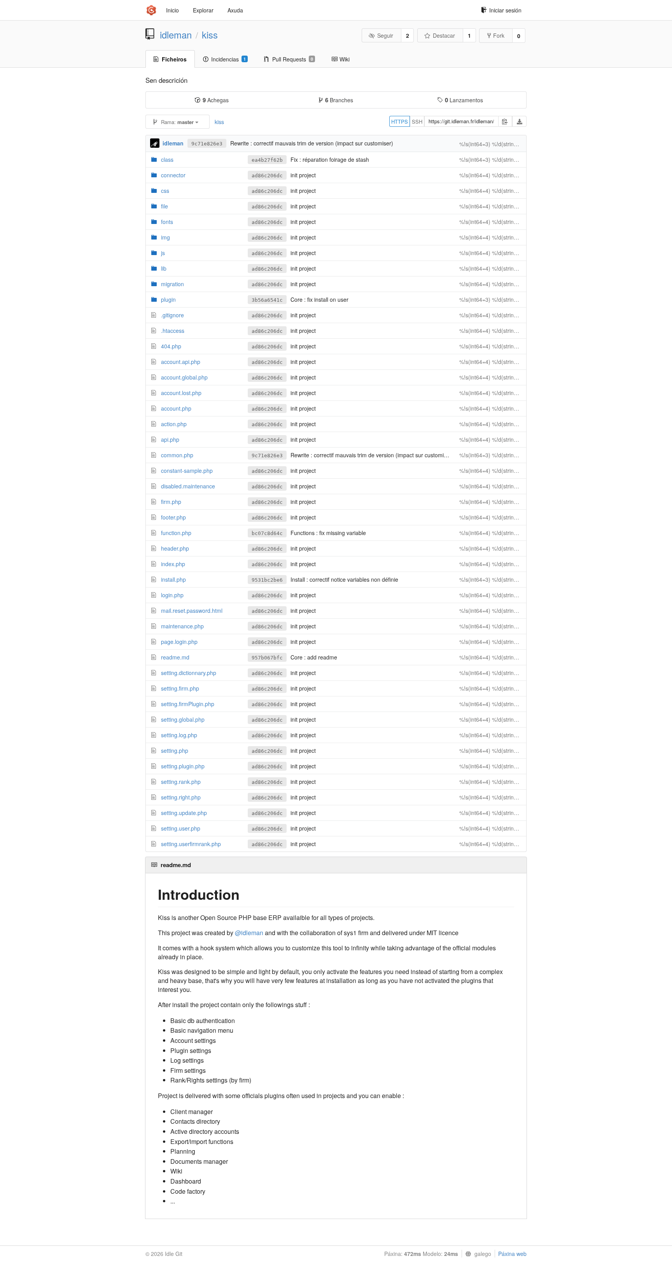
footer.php (173, 517)
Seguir (385, 35)
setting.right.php (181, 797)
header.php (175, 548)
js (163, 253)
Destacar (444, 35)
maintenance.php (182, 626)
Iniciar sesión (505, 10)
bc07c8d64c (267, 533)
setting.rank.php (181, 781)
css (165, 190)
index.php (173, 564)
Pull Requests (292, 59)
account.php (176, 408)
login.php (172, 595)
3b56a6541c (267, 300)
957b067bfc (267, 658)
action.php (174, 424)
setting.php (174, 750)
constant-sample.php (187, 470)
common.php (177, 455)
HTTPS (399, 121)
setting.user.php (180, 828)
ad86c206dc (267, 175)
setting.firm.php (180, 688)
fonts (167, 222)
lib (163, 268)
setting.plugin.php (183, 766)
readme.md (175, 657)
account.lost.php (181, 393)
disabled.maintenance (188, 486)
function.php (176, 533)
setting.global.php (183, 719)
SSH (417, 121)
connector (173, 175)
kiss (210, 34)
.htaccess (172, 330)
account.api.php (180, 362)
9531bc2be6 (267, 580)
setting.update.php (184, 813)
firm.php (171, 501)
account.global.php (184, 377)
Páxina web (512, 1254)
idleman (176, 34)
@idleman (249, 932)
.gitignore (172, 315)
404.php (171, 346)
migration (172, 284)
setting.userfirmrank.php (191, 844)
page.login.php (179, 641)
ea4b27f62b (267, 160)
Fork (498, 35)
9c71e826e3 (206, 144)
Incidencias (228, 59)
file (164, 206)
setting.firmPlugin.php (187, 704)
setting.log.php (179, 735)
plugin (168, 299)
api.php (170, 439)
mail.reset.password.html (191, 610)
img (165, 237)
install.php (173, 579)
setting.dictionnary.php (188, 673)
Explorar (203, 10)
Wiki (345, 59)
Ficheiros (174, 59)
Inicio (172, 10)
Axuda (235, 10)
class (167, 159)
